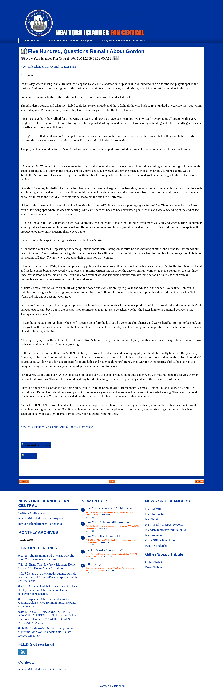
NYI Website (153, 508)
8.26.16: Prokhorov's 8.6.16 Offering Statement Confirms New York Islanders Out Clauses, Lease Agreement (47, 631)
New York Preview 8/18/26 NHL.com (109, 508)
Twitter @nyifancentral (33, 513)
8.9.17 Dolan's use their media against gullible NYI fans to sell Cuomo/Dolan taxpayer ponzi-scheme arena (47, 577)
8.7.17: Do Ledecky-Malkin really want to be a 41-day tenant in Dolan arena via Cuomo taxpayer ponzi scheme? (47, 590)
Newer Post (23, 481)
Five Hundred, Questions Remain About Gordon (86, 51)
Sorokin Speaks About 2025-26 (104, 550)
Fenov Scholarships (157, 545)
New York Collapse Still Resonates (107, 522)
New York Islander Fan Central (111, 3)
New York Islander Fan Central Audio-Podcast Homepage (57, 426)
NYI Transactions (156, 514)
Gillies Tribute (154, 562)
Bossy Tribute (154, 567)
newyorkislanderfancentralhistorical (124, 40)
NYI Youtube (153, 535)
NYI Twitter (152, 519)
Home (112, 481)
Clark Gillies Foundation (160, 540)
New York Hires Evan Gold (102, 536)
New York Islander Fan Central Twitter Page (48, 66)
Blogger (119, 685)
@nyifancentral (31, 40)
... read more (104, 514)
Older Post (199, 481)
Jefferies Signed (95, 564)
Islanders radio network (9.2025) (165, 530)
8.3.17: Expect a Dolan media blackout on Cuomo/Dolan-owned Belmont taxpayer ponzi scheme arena (47, 602)
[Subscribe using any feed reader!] (29, 456)
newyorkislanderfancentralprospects (71, 40)
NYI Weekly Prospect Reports (164, 524)
